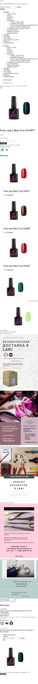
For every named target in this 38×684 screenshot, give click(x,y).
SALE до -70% (11, 13)
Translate (13, 601)
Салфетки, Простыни (17, 23)
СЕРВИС (6, 34)
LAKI (1, 1)
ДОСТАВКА (7, 38)
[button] (1, 87)
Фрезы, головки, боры (17, 22)
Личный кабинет (9, 42)
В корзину (3, 143)
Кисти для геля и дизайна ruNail (20, 26)
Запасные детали (12, 33)
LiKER (8, 86)
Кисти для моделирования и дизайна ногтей (24, 25)
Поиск (19, 7)
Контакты (6, 41)
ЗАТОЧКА (7, 36)
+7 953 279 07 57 (5, 614)
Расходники (10, 20)
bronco (9, 15)
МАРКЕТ (6, 12)
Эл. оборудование (12, 30)
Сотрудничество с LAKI (11, 39)
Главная (2, 86)
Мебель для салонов (13, 31)
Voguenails (10, 17)
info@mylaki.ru (4, 615)
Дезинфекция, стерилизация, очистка (18, 28)
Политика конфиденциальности (9, 630)
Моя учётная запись (9, 634)
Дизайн (9, 18)
